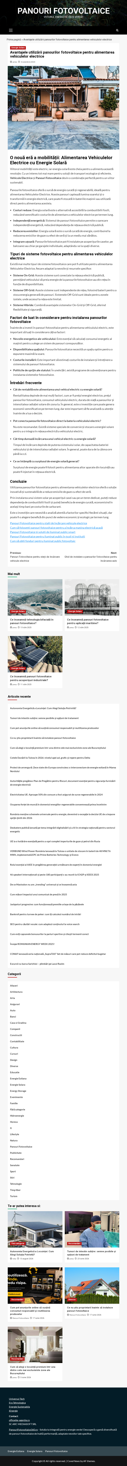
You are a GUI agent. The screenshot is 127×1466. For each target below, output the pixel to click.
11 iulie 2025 (25, 684)
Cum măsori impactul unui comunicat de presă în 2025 (38, 894)
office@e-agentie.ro (19, 1420)
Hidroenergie (17, 1115)
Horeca (14, 1121)
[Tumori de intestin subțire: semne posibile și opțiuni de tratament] (92, 1229)
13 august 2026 (26, 1259)
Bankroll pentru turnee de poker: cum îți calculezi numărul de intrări (45, 914)
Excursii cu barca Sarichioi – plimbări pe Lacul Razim (37, 963)
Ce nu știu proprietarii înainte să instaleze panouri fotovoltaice (43, 737)
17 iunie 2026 (38, 1318)
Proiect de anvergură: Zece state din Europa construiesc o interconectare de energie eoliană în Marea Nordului (63, 769)
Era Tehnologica (17, 1402)
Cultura (14, 1047)
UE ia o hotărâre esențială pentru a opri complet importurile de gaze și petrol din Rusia (55, 841)
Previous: (35, 556)
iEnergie (13, 1410)
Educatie (14, 1072)
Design (13, 1060)
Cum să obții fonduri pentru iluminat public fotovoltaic (42, 541)
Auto (12, 1010)
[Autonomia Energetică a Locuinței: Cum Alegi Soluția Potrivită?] (35, 1229)
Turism (13, 1196)
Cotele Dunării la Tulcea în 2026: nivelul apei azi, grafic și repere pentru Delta (50, 757)
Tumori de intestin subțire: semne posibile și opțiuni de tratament (44, 718)
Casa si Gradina (18, 1022)
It (11, 1128)
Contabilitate (17, 1041)
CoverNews (73, 1460)
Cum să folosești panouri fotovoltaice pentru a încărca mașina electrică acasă (56, 527)
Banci (13, 1016)
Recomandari (17, 1159)
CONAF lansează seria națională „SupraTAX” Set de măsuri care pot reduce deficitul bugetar (58, 953)
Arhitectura (16, 991)
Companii (15, 1029)
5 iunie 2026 (25, 1377)
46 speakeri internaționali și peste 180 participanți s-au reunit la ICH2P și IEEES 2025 (54, 874)
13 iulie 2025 (25, 627)
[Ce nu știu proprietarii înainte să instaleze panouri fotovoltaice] (92, 1285)
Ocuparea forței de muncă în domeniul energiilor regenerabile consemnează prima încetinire (58, 804)
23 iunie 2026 (83, 1259)
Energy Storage (18, 1090)
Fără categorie (17, 1109)
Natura (14, 1140)
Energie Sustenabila (19, 1406)
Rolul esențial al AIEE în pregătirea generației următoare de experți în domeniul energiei (56, 864)
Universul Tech (17, 1398)
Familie (14, 1103)
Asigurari (15, 1004)
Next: (91, 556)
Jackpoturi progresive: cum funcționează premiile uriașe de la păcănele (47, 904)
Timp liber (15, 1190)
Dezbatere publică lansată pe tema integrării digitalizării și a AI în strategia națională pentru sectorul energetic (62, 829)
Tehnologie (16, 1183)
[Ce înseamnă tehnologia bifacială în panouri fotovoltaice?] (35, 597)
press (15, 62)
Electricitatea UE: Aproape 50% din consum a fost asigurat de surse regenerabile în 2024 (56, 794)
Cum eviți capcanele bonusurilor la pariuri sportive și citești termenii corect (49, 934)
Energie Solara (17, 48)
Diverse (14, 1066)
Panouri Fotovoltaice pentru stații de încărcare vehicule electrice (48, 523)
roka (14, 1258)
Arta (12, 998)
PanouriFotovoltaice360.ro (23, 1429)
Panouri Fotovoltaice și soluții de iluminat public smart (42, 532)
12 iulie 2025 (82, 627)
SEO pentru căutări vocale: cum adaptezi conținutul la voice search (45, 924)
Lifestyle (14, 1134)
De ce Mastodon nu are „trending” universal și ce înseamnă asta (43, 884)
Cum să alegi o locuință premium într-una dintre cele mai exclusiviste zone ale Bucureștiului (58, 747)
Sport (13, 1171)
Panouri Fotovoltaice (64, 11)
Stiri (12, 1177)
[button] (11, 30)
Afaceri (14, 985)
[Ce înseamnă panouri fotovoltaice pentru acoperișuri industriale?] (35, 654)
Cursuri (14, 1053)
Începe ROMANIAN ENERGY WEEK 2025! (32, 944)
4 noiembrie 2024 (28, 62)
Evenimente (16, 1097)
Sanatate (15, 1165)
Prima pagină (14, 39)
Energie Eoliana (18, 1078)
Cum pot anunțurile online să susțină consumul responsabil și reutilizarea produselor (54, 728)
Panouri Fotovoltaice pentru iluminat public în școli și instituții (47, 536)
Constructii (16, 1035)
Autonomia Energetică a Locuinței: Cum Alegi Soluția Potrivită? (43, 708)
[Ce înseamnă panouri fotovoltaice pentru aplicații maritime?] (92, 597)
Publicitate (16, 1152)
